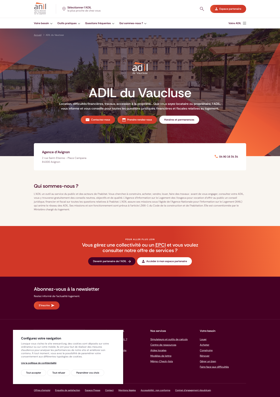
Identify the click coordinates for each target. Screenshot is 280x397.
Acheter (204, 345)
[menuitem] (237, 23)
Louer (203, 339)
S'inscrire (44, 305)
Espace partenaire (230, 9)
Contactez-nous (100, 119)
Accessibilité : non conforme (155, 390)
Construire (206, 350)
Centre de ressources (163, 345)
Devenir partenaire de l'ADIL (110, 261)
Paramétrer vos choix (87, 372)
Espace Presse (92, 390)
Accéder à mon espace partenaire (166, 261)
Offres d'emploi (42, 390)
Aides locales (158, 350)
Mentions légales (127, 390)
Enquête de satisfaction (67, 390)
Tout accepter (33, 372)
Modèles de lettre (160, 356)
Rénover (205, 356)
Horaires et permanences (179, 119)
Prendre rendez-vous (139, 119)
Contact (109, 390)
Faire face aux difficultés (214, 367)
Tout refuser (58, 372)
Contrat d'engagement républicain (193, 390)
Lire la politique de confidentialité (38, 363)
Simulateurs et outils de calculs (169, 339)
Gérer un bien (208, 361)
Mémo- (161, 361)
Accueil (37, 34)
